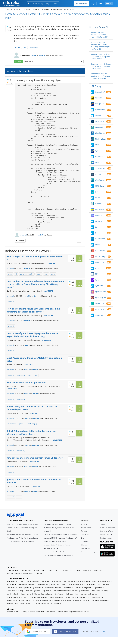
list (36, 375)
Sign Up (109, 3)
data (46, 274)
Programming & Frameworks (71, 570)
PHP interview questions (26, 584)
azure (19, 497)
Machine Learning (101, 139)
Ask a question (81, 4)
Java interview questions (71, 581)
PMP (97, 145)
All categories (98, 86)
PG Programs (26, 570)
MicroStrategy (100, 256)
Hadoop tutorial (26, 594)
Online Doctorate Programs (50, 570)
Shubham (35, 418)
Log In (100, 3)
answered (23, 235)
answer (19, 61)
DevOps (36, 570)
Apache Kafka (100, 292)
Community (85, 541)
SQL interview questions (53, 588)
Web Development (100, 180)
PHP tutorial (86, 581)
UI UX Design (100, 186)
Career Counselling (100, 303)
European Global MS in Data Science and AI (58, 552)
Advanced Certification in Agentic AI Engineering (23, 524)
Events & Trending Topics (101, 309)
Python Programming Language (17, 597)
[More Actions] (82, 61)
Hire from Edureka (106, 538)
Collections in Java (72, 594)
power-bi (18, 47)
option (53, 274)
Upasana (42, 55)
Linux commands (103, 584)
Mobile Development (101, 262)
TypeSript (99, 286)
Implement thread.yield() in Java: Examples (96, 600)
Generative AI (100, 92)
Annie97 (40, 235)
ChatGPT (98, 115)
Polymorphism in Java (58, 584)
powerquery (34, 47)
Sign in (105, 631)
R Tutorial (36, 600)
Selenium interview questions (29, 581)
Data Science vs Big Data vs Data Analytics (92, 597)
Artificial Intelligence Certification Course (20, 541)
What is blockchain (12, 594)
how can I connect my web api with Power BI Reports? (35, 457)
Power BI (34, 55)
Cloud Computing (100, 133)
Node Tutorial (59, 594)
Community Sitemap (88, 552)
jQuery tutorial (38, 588)
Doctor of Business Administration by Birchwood (60, 534)
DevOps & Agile (100, 104)
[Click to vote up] (7, 26)
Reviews (84, 531)
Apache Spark (100, 297)
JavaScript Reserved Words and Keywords (67, 600)
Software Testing (101, 168)
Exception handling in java (89, 594)
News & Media (86, 528)
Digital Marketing (101, 221)
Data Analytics (100, 127)
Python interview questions (38, 597)
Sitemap (84, 545)
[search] (29, 3)
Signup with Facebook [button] (68, 631)
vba (25, 47)
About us (84, 524)
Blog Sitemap (85, 548)
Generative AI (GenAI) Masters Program (57, 524)
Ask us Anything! (101, 315)
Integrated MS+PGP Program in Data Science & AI (60, 538)
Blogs (93, 3)
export (39, 274)
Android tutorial (12, 588)
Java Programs (46, 600)
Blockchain (99, 215)
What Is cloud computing (100, 591)
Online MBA (87, 570)
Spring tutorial (11, 584)
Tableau (98, 174)
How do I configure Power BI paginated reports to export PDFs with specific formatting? (32, 335)
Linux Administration (101, 250)
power (10, 274)
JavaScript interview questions (102, 581)
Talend (97, 280)
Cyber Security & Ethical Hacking (100, 121)
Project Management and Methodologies (20, 573)
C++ (96, 233)
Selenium (98, 162)
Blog (82, 538)
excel (30, 375)
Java (96, 192)
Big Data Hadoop (100, 209)
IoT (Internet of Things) (101, 239)
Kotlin (97, 245)
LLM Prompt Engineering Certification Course (22, 534)
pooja (34, 296)
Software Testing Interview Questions (18, 600)
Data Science (100, 109)
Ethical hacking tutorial (33, 591)
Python (97, 151)
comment (29, 61)
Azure (97, 198)
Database (98, 203)
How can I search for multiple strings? (26, 382)
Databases (38, 573)
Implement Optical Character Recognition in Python (20, 604)
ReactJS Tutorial (71, 597)
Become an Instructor (107, 528)
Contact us (84, 534)
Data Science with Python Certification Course (22, 538)
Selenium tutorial (12, 581)
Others (97, 268)
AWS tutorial (85, 591)
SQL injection (47, 591)
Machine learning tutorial (84, 588)
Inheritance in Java (42, 584)
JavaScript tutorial (25, 588)
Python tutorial (99, 588)
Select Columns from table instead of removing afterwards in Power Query (31, 432)
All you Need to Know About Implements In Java (49, 604)
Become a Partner (106, 534)
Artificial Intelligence (13, 570)
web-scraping (32, 424)
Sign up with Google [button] (40, 631)
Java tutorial (45, 581)
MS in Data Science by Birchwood (55, 541)
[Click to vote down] (7, 29)
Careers (102, 524)
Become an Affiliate (106, 531)
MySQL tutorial (68, 588)
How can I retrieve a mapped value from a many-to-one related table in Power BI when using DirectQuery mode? (35, 284)
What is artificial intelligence (43, 594)
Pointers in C (91, 584)
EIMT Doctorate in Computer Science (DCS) (58, 555)
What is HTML (56, 581)
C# (96, 227)
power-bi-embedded (26, 274)
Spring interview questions (76, 584)
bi (16, 274)
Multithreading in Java (56, 597)
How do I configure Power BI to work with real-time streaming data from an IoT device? (33, 310)
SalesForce (99, 156)
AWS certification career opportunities (66, 591)
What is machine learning (15, 591)
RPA (96, 274)
